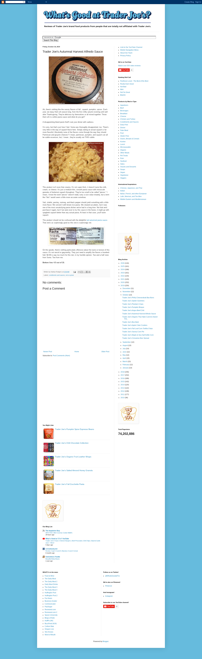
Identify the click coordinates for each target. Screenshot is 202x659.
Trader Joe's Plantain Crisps (132, 304)
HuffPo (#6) (49, 621)
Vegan (122, 172)
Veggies (123, 178)
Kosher (123, 142)
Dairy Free (124, 125)
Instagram (109, 596)
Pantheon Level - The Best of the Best (134, 81)
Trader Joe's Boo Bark (130, 322)
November (127, 292)
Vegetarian (124, 175)
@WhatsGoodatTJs (112, 576)
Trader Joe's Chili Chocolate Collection (71, 443)
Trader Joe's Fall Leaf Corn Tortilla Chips (137, 328)
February (126, 365)
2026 (123, 263)
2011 (123, 394)
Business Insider (51, 601)
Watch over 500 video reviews (129, 66)
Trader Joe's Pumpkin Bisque (133, 307)
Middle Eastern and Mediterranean (133, 199)
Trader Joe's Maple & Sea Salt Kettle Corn (138, 335)
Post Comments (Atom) (61, 356)
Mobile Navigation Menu (129, 50)
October (126, 295)
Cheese (123, 116)
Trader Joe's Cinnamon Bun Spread (135, 338)
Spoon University (51, 615)
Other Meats (124, 153)
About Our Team (126, 53)
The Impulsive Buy (52, 531)
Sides (122, 164)
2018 (123, 372)
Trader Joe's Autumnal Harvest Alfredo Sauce (139, 314)
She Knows (49, 632)
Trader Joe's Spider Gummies (133, 301)
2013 (123, 388)
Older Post (105, 352)
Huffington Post (50, 593)
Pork (122, 158)
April (124, 358)
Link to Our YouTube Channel (131, 47)
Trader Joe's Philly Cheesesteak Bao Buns (138, 298)
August (125, 345)
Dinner (122, 128)
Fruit (122, 133)
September (127, 342)
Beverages (124, 111)
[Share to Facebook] (86, 272)
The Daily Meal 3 (51, 587)
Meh (122, 89)
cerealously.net (51, 549)
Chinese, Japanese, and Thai (131, 188)
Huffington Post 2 (51, 596)
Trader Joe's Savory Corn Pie (133, 332)
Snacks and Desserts (128, 167)
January (126, 368)
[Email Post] (74, 272)
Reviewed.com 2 (51, 612)
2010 (123, 398)
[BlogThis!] (81, 272)
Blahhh (123, 95)
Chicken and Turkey (127, 119)
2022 (123, 276)
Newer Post (47, 352)
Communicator (50, 604)
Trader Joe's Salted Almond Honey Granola (74, 470)
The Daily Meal (50, 579)
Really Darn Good (127, 84)
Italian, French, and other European (133, 194)
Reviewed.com (50, 610)
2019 (123, 286)
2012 (123, 391)
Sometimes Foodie (52, 557)
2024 (123, 269)
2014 (123, 385)
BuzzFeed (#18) (51, 624)
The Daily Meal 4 (51, 590)
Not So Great (125, 92)
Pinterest (108, 586)
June (125, 352)
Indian (122, 191)
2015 (123, 382)
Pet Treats (124, 156)
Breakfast (123, 114)
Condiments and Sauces (129, 122)
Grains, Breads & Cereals (129, 139)
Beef (122, 108)
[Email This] (79, 272)
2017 (123, 375)
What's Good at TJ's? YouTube (57, 539)
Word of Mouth (50, 635)
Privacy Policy (125, 56)
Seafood (123, 161)
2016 (123, 378)
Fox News (48, 598)
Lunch (122, 144)
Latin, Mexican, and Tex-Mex (131, 196)
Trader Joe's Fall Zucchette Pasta (69, 484)
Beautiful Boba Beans (52, 559)
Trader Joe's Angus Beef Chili (133, 310)
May (124, 355)
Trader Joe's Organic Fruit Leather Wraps (73, 457)
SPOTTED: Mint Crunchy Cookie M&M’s (58, 533)
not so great (70, 275)
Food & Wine (49, 576)
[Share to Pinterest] (89, 272)
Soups (122, 169)
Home (76, 352)
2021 (123, 279)
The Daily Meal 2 (51, 581)
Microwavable (125, 147)
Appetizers (124, 105)
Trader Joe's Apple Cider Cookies (134, 325)
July (124, 349)
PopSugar (48, 607)
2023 (123, 273)
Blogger (105, 641)
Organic (123, 150)
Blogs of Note (50, 618)
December (127, 288)
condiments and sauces (57, 275)
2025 (123, 266)
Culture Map (49, 626)
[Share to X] (84, 272)
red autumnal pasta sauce (97, 220)
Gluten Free (124, 136)
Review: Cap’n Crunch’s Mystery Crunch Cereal (61, 551)
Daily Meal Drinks (51, 584)
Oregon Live (49, 629)
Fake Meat (124, 130)
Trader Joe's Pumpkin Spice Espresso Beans (74, 429)
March (125, 361)
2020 (123, 282)
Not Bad (123, 87)
